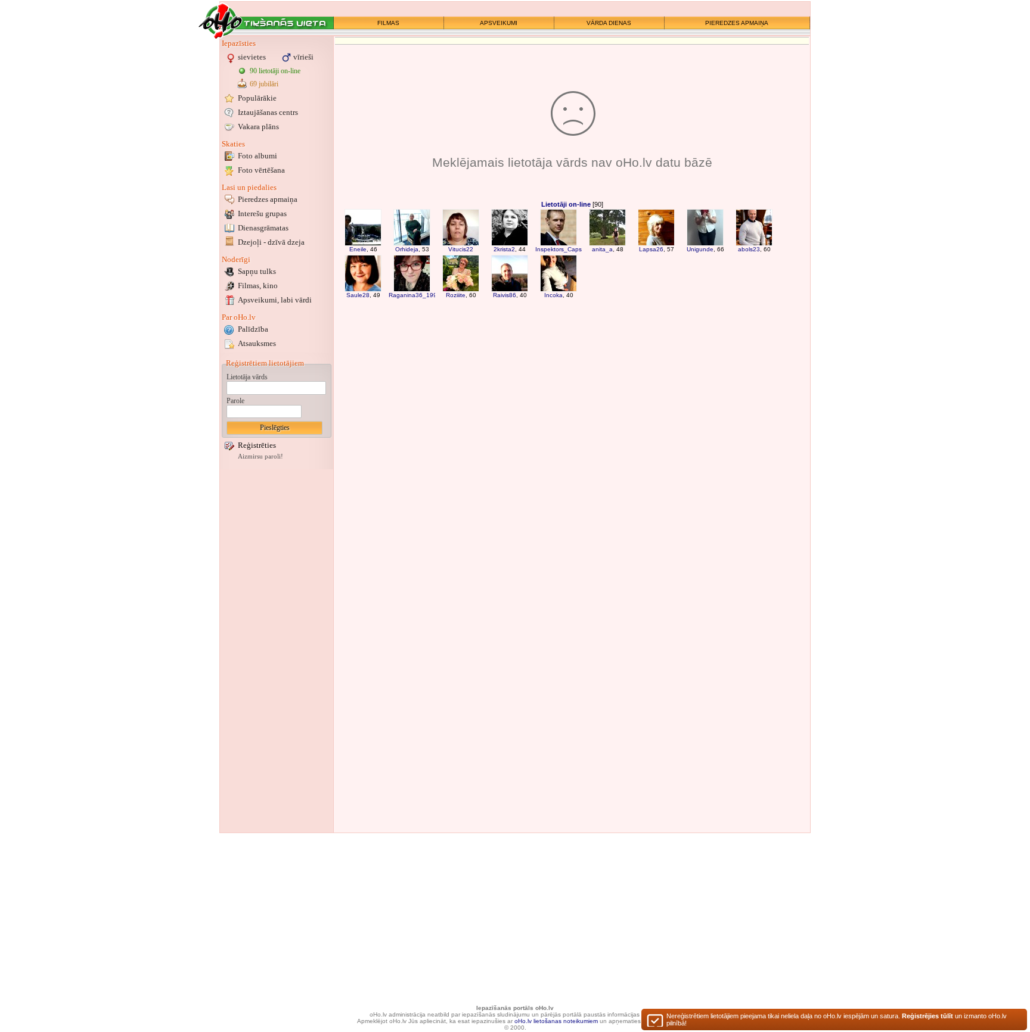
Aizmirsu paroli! (260, 456)
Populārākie (257, 97)
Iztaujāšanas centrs (268, 112)
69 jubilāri (264, 84)
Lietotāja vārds (247, 377)
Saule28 (358, 295)
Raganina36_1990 (414, 295)
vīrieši (303, 56)
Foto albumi (257, 155)
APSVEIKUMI (498, 23)
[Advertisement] (276, 651)
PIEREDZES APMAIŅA (736, 23)
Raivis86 (504, 295)
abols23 (749, 249)
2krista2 (504, 249)
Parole (235, 401)
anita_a (602, 249)
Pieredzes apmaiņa (267, 199)
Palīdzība (253, 329)
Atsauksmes (257, 343)
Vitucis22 (460, 249)
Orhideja (406, 249)
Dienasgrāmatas (263, 227)
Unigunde (700, 249)
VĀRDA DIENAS (609, 23)
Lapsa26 (651, 249)
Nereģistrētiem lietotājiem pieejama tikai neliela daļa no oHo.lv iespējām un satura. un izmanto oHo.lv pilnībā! (836, 1019)
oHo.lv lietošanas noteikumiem (556, 1021)
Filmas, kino (258, 285)
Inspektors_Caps (558, 249)
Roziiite (456, 295)
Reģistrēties (257, 445)
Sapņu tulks (257, 271)
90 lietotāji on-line (275, 71)
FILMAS (388, 23)
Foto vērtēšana (261, 170)
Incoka (553, 295)
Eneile (358, 249)
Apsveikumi (275, 299)
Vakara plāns (258, 126)
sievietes (252, 56)
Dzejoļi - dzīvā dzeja (271, 242)
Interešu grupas (262, 213)
